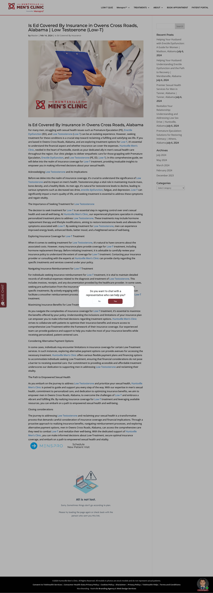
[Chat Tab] (106, 296)
